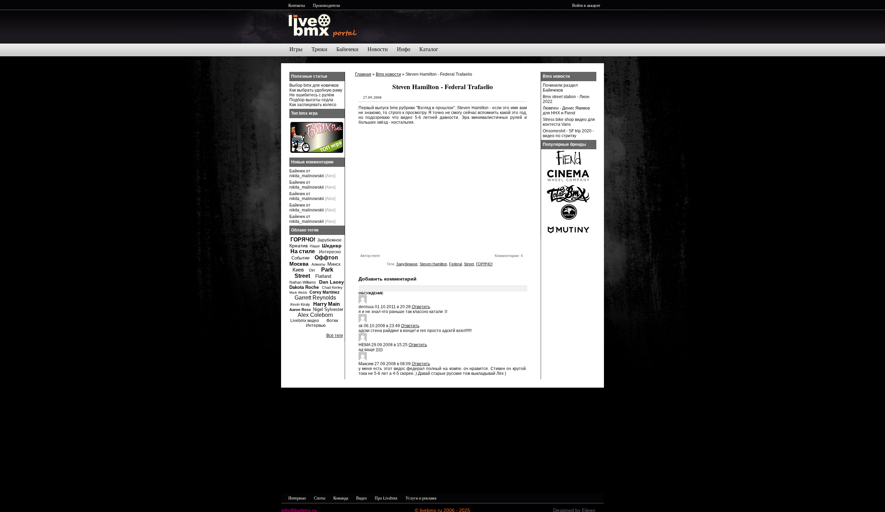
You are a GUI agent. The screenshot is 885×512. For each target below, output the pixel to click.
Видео (361, 498)
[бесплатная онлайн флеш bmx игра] (316, 151)
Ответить (421, 306)
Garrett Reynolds (315, 298)
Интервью (316, 325)
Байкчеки (347, 49)
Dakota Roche (304, 287)
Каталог (428, 49)
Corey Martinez (324, 292)
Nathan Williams (302, 282)
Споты (319, 498)
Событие (300, 257)
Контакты (296, 5)
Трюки (319, 49)
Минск (334, 264)
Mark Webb (298, 292)
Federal (455, 264)
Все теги (334, 335)
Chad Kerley (332, 287)
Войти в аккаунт (586, 5)
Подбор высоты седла (311, 99)
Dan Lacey (331, 282)
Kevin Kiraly (300, 304)
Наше (315, 246)
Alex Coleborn (315, 315)
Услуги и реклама (421, 498)
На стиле (302, 251)
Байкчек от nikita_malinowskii (306, 173)
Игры (295, 49)
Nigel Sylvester (328, 309)
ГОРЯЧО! (484, 264)
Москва (298, 264)
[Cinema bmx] (568, 183)
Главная (363, 74)
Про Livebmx (386, 498)
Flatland (323, 276)
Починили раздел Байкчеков (560, 88)
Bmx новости (388, 74)
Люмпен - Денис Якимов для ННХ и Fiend (566, 110)
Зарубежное (407, 264)
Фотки (332, 320)
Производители (326, 5)
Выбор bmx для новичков (313, 85)
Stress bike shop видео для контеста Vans (569, 122)
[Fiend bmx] (568, 165)
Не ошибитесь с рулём (311, 95)
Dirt (312, 270)
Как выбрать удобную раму (315, 90)
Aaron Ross (300, 309)
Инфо (403, 49)
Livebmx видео (304, 320)
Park (327, 270)
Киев (298, 270)
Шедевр (332, 245)
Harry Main (326, 304)
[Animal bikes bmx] (568, 219)
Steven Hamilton (433, 264)
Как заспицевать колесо (312, 104)
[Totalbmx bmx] (568, 201)
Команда (340, 498)
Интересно (330, 251)
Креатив (298, 245)
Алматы (318, 264)
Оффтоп (326, 257)
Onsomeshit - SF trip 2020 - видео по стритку (568, 133)
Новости (377, 49)
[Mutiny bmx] (568, 237)
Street (469, 264)
